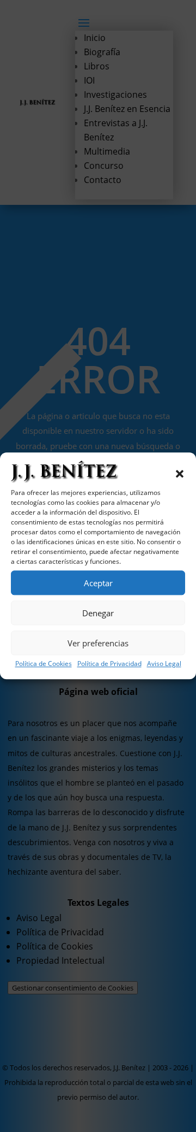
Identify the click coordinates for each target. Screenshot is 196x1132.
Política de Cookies (43, 663)
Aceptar (98, 582)
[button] (179, 473)
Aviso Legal (164, 663)
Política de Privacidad (109, 663)
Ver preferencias (98, 643)
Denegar (98, 613)
